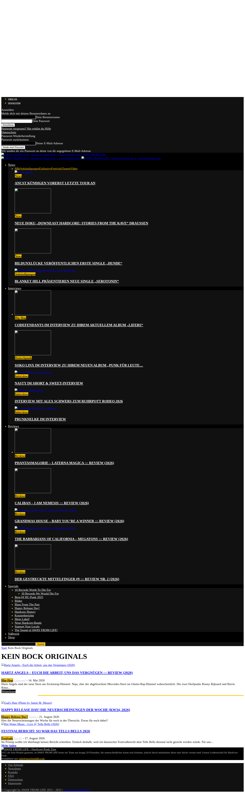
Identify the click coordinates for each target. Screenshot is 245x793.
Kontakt (13, 772)
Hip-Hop (20, 317)
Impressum (14, 783)
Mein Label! (22, 619)
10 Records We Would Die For (40, 593)
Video (74, 168)
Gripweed (20, 680)
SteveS (18, 738)
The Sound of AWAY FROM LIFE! (36, 630)
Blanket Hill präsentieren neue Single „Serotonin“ (67, 281)
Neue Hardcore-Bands (28, 622)
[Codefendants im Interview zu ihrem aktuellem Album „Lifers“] (33, 314)
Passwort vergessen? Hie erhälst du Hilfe (26, 128)
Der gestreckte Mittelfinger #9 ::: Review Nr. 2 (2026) (67, 579)
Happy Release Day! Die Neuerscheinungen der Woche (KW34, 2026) (65, 710)
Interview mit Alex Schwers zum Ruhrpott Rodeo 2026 (69, 401)
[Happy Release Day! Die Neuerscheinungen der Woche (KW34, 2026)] (26, 702)
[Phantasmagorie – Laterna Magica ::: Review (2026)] (33, 452)
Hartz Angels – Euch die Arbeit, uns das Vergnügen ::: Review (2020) (67, 673)
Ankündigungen (29, 168)
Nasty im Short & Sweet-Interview (49, 383)
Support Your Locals (27, 626)
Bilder (18, 600)
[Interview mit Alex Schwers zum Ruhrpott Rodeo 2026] (29, 390)
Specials (13, 586)
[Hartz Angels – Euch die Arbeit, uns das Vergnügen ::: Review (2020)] (38, 665)
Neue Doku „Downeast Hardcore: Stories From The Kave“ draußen (81, 223)
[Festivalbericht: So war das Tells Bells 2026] (30, 724)
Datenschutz (8, 132)
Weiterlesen (9, 691)
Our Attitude (15, 765)
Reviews (13, 426)
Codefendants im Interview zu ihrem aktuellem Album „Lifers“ (79, 325)
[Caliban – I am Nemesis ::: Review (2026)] (33, 492)
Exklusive (45, 168)
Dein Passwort (41, 121)
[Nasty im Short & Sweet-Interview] (33, 372)
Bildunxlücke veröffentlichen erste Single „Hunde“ (68, 263)
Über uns (12, 99)
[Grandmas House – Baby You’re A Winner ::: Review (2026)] (46, 510)
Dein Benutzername (48, 117)
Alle (17, 168)
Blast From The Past (27, 604)
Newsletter (14, 103)
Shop (11, 637)
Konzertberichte (24, 615)
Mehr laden (8, 745)
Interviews (14, 288)
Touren (66, 168)
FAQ (11, 776)
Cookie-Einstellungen (77, 790)
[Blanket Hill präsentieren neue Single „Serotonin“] (45, 270)
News (11, 165)
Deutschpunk (23, 358)
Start (4, 648)
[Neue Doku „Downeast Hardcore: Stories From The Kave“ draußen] (33, 212)
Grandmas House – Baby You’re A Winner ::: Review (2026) (69, 521)
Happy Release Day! (27, 608)
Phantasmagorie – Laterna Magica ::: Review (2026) (64, 463)
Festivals (56, 168)
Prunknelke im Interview (40, 419)
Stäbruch (13, 633)
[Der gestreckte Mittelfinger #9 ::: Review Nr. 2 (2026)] (33, 568)
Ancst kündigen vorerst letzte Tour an (55, 183)
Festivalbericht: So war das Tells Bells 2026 (45, 731)
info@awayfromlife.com (32, 758)
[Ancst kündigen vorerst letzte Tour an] (24, 172)
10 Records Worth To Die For (33, 590)
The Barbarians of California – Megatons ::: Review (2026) (71, 539)
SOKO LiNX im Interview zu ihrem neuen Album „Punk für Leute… (79, 365)
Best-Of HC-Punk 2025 (29, 597)
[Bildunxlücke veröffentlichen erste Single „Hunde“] (33, 252)
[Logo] (41, 158)
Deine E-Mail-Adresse (49, 143)
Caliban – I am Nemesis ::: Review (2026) (52, 503)
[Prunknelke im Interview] (36, 408)
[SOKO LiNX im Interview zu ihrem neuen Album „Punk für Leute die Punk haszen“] (33, 354)
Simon (32, 716)
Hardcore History (25, 611)
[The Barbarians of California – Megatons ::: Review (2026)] (45, 528)
